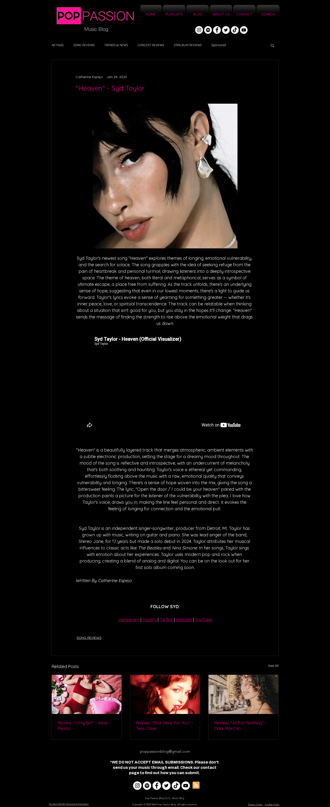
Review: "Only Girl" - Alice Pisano (82, 725)
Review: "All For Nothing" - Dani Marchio (240, 725)
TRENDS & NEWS (116, 45)
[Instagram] (199, 30)
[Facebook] (217, 30)
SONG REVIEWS (83, 45)
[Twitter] (226, 30)
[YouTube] (244, 30)
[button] (272, 45)
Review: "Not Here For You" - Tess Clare (164, 725)
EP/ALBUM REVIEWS (187, 45)
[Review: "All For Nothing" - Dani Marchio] (243, 694)
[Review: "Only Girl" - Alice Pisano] (87, 694)
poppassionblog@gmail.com (165, 751)
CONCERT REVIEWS (150, 45)
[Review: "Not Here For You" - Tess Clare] (165, 694)
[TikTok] (235, 30)
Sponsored (218, 45)
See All (273, 665)
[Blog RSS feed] (196, 785)
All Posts (57, 45)
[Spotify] (208, 30)
